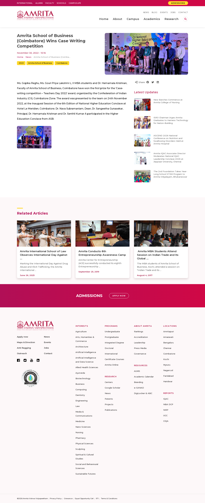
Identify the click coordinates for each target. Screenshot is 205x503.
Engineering (81, 400)
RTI (97, 498)
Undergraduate (112, 331)
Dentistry (80, 395)
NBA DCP (168, 404)
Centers (109, 382)
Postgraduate (112, 337)
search (185, 19)
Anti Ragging (24, 348)
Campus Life (75, 3)
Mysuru (166, 365)
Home (20, 57)
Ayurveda (80, 373)
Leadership (139, 342)
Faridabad (168, 376)
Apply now (22, 337)
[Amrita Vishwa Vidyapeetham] (35, 15)
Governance (140, 353)
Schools (61, 3)
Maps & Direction (26, 342)
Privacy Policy (56, 498)
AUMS (137, 371)
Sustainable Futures (85, 474)
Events (164, 12)
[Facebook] (18, 360)
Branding (138, 382)
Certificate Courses (114, 359)
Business (79, 384)
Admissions (178, 3)
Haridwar (167, 381)
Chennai (167, 348)
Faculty (49, 3)
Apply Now (119, 296)
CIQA (165, 421)
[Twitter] (25, 360)
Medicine (80, 421)
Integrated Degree (114, 342)
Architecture (81, 346)
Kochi (166, 359)
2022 (21, 63)
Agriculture (81, 331)
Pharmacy (80, 438)
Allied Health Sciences (86, 367)
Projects (109, 404)
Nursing (79, 432)
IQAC (165, 399)
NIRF (165, 410)
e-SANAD (139, 388)
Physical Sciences (84, 443)
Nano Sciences (83, 427)
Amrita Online (111, 365)
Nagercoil (168, 370)
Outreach (22, 353)
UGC (165, 415)
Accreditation (141, 337)
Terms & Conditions (109, 498)
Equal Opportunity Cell (84, 498)
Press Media (140, 348)
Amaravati (168, 337)
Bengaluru (168, 342)
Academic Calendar (144, 376)
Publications (111, 410)
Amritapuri (168, 331)
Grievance (68, 498)
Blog (154, 12)
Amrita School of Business (40, 63)
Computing (81, 389)
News (146, 12)
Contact (183, 12)
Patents (109, 399)
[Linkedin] (38, 360)
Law (77, 406)
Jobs (172, 12)
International (25, 3)
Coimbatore (61, 63)
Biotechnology (82, 378)
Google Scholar (112, 388)
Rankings (138, 331)
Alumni (39, 3)
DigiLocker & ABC (143, 393)
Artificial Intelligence (85, 352)
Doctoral (109, 348)
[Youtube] (31, 360)
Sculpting (80, 449)
